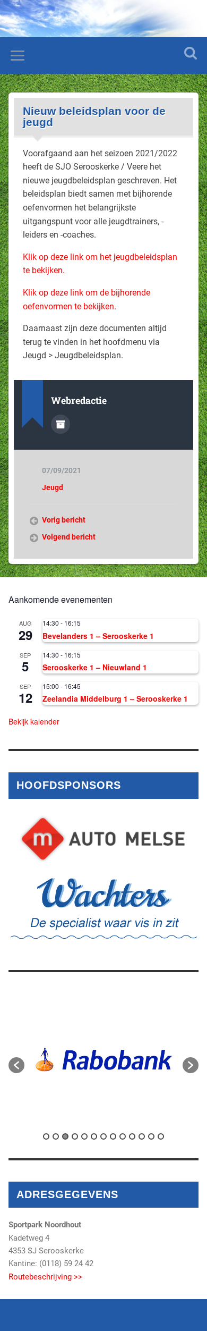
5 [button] (84, 1136)
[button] (16, 1065)
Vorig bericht (63, 520)
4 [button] (75, 1136)
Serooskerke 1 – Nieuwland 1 (94, 667)
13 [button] (161, 1136)
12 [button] (151, 1136)
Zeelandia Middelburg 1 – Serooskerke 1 (115, 698)
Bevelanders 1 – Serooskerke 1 (98, 635)
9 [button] (122, 1136)
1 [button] (46, 1136)
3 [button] (65, 1136)
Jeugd (52, 487)
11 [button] (142, 1136)
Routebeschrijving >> (45, 1277)
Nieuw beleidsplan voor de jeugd (94, 117)
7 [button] (103, 1136)
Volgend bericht (69, 537)
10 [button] (132, 1136)
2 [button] (56, 1136)
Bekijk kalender (33, 721)
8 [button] (113, 1136)
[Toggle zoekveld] (190, 53)
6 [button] (94, 1136)
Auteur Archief (60, 424)
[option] (103, 1060)
